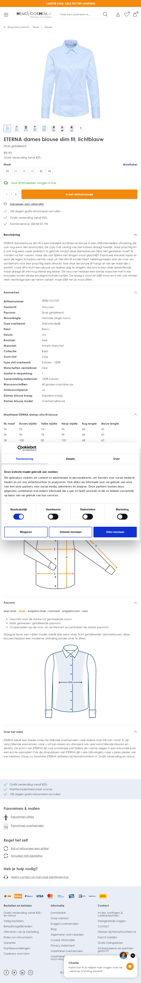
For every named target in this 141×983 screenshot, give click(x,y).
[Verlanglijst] (124, 14)
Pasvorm (9, 602)
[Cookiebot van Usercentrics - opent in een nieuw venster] (20, 448)
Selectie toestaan (71, 531)
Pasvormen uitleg (22, 816)
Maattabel (130, 164)
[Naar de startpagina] (34, 14)
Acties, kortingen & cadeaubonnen (110, 914)
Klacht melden (107, 937)
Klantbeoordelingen (17, 948)
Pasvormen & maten (22, 808)
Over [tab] (116, 458)
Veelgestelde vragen (112, 921)
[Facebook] (6, 972)
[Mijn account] (116, 14)
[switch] (53, 517)
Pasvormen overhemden (27, 825)
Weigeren (26, 531)
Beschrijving (12, 234)
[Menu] (6, 14)
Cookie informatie (63, 940)
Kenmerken (11, 292)
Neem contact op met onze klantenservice (39, 877)
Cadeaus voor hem (17, 953)
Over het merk (13, 731)
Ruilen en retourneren (18, 937)
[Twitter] (14, 972)
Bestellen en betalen (18, 905)
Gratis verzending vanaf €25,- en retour (23, 914)
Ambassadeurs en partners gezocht (115, 950)
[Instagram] (30, 972)
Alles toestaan (115, 531)
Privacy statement (63, 945)
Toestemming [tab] (24, 458)
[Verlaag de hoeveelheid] (7, 194)
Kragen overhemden (65, 923)
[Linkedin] (22, 972)
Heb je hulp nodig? (21, 868)
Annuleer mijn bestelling (26, 855)
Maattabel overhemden (67, 951)
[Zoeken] (105, 14)
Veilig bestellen (14, 921)
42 (40, 171)
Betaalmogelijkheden (18, 926)
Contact (103, 905)
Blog (54, 929)
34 (7, 171)
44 (49, 171)
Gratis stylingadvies (110, 942)
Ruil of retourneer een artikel (30, 848)
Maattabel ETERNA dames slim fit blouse (31, 414)
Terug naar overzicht (18, 27)
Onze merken (60, 918)
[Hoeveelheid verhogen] (16, 194)
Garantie (10, 942)
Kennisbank (58, 912)
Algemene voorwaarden (67, 934)
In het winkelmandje (79, 194)
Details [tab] (70, 458)
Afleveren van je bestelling (21, 931)
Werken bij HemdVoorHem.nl (117, 931)
